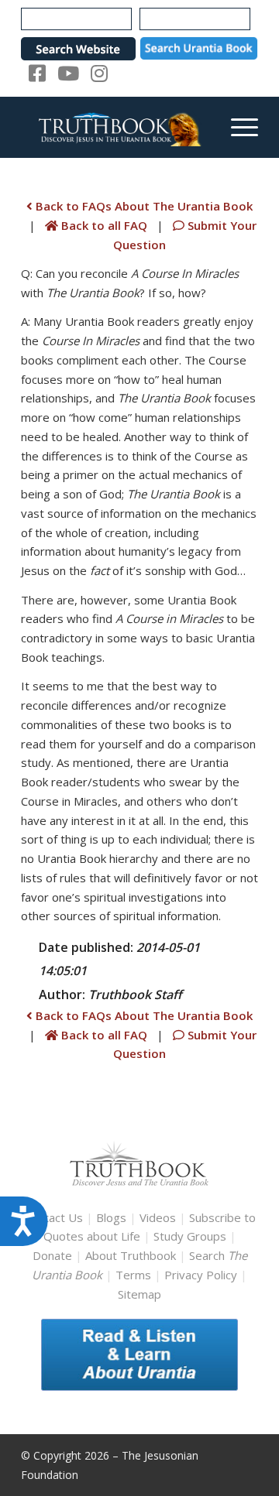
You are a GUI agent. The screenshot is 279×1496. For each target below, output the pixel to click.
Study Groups (191, 1236)
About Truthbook (130, 1255)
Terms (133, 1274)
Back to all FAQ (104, 225)
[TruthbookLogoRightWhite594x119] (116, 127)
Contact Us (53, 1217)
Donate (52, 1255)
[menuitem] (236, 127)
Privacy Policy (200, 1274)
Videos (158, 1217)
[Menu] (236, 127)
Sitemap (139, 1294)
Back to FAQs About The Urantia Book (143, 206)
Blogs (111, 1217)
